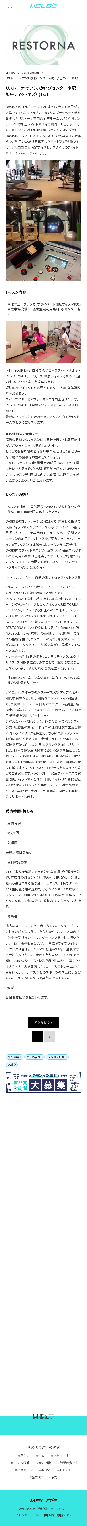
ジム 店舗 (13, 1057)
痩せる (46, 1469)
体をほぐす (61, 1455)
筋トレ (25, 1455)
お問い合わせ (26, 1509)
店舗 (10, 1064)
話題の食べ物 (69, 1462)
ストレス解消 (20, 1462)
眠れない (66, 1469)
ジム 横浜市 (33, 1057)
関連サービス (64, 1515)
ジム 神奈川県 (56, 1057)
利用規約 (49, 1515)
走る (41, 1455)
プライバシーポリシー (28, 1515)
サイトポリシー (59, 1509)
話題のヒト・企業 (44, 1477)
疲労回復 (44, 1462)
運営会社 (42, 1509)
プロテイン (25, 1469)
